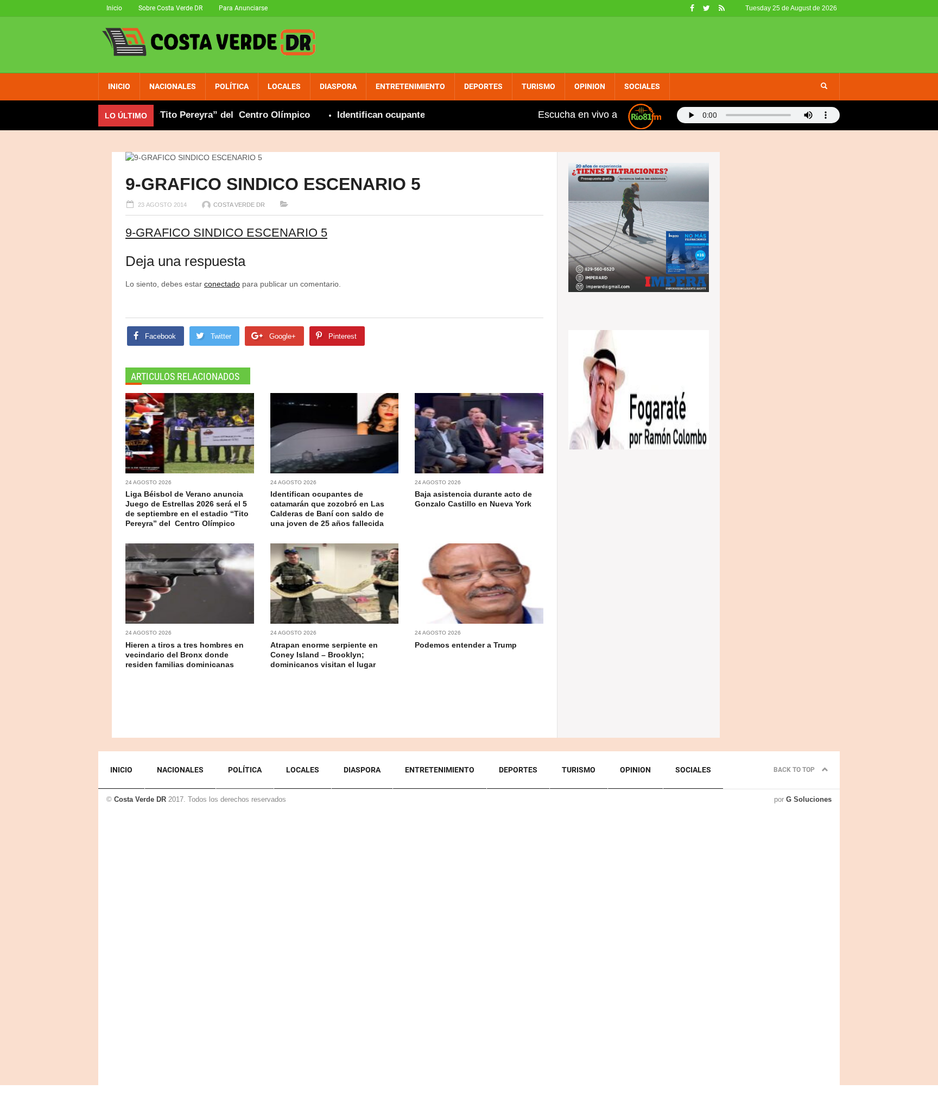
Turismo (538, 86)
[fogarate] (638, 388)
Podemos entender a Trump (466, 645)
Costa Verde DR (239, 204)
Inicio (114, 8)
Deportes (483, 86)
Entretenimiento (410, 86)
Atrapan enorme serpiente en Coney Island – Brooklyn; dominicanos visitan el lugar (324, 655)
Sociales (642, 86)
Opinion (589, 86)
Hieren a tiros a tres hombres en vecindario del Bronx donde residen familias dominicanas (184, 655)
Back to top (795, 770)
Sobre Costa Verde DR (170, 8)
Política (232, 86)
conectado (222, 284)
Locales (284, 86)
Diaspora (338, 86)
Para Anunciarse (243, 8)
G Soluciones (809, 799)
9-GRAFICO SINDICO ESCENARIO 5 (226, 232)
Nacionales (172, 86)
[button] (824, 86)
